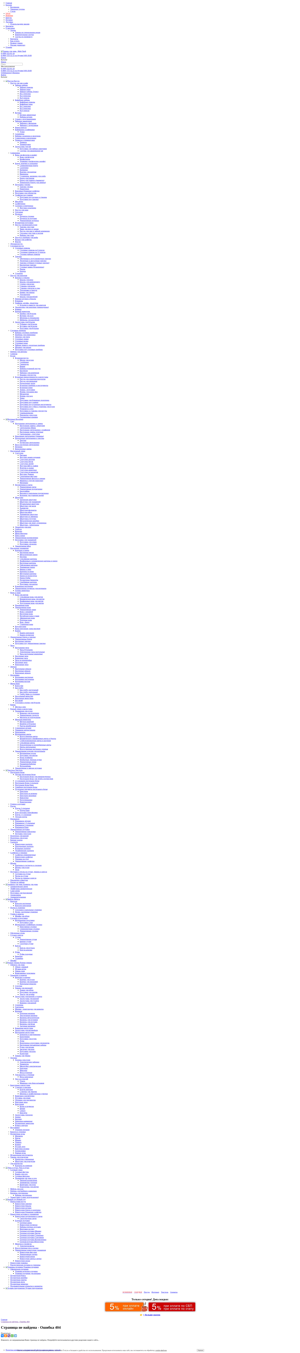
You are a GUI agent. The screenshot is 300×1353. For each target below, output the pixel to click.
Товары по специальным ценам (27, 32)
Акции (13, 30)
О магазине (10, 28)
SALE (8, 13)
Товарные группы (17, 9)
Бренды (9, 18)
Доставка (9, 22)
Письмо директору (17, 45)
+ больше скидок (151, 1315)
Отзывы (9, 47)
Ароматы (174, 1292)
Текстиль (164, 1292)
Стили (12, 11)
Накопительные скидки (24, 35)
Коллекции (14, 7)
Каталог (9, 5)
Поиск (3, 58)
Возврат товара (16, 43)
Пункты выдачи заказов (19, 24)
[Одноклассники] (5, 1335)
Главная (9, 3)
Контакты (9, 26)
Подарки (9, 20)
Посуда (147, 1292)
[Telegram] (15, 1335)
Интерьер (155, 1292)
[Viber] (9, 1335)
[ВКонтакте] (2, 1335)
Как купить (14, 41)
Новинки (9, 16)
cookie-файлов (161, 1350)
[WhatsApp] (12, 1335)
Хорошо (200, 1350)
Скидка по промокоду (24, 37)
